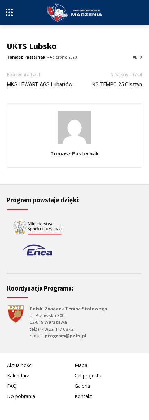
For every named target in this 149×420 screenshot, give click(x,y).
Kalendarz (18, 375)
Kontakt (83, 396)
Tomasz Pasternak (26, 57)
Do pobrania (21, 396)
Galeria (82, 386)
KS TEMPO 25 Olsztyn (117, 84)
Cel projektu (88, 375)
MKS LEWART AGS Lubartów (39, 84)
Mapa (80, 365)
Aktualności (20, 365)
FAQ (12, 386)
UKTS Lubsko (32, 46)
